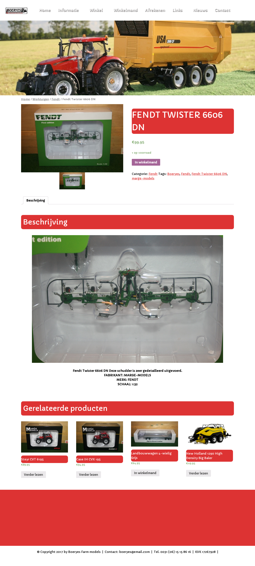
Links (177, 10)
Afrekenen (155, 10)
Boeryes (173, 174)
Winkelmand (125, 10)
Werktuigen (40, 99)
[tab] (35, 200)
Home (25, 99)
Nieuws (200, 10)
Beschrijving (35, 200)
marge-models (143, 178)
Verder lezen (33, 474)
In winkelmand (146, 162)
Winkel (96, 10)
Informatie (68, 10)
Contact (222, 10)
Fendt (56, 99)
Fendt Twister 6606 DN (209, 174)
